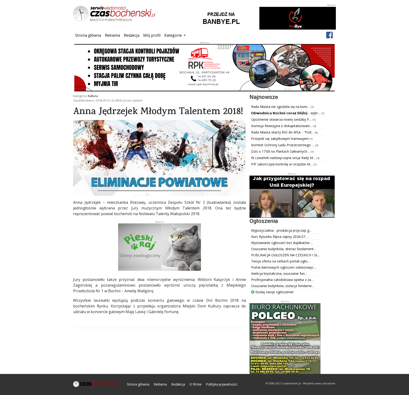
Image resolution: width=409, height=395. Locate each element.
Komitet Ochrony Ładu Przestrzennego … (283, 145)
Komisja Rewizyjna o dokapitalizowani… (282, 126)
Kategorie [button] (173, 35)
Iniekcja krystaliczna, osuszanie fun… (279, 273)
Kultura (93, 96)
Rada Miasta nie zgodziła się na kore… (281, 106)
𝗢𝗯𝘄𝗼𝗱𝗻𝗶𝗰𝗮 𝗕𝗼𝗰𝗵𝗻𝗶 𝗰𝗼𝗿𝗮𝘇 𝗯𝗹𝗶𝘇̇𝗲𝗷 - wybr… (286, 113)
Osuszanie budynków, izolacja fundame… (282, 286)
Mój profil (151, 35)
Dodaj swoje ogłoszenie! (273, 292)
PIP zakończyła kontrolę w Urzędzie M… (282, 164)
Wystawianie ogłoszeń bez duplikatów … (282, 242)
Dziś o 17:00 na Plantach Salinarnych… (281, 151)
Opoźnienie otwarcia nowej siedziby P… (282, 119)
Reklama (112, 35)
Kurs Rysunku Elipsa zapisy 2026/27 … (280, 236)
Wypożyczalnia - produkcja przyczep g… (281, 230)
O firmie (195, 384)
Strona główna (89, 35)
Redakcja (131, 35)
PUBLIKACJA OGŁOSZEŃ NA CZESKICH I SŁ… (285, 255)
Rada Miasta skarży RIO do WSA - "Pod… (283, 132)
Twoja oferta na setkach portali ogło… (280, 261)
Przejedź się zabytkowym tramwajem (280, 138)
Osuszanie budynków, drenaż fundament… (283, 249)
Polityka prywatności (221, 384)
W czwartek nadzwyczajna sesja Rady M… (283, 157)
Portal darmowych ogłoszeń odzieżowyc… (283, 267)
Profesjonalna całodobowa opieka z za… (282, 279)
